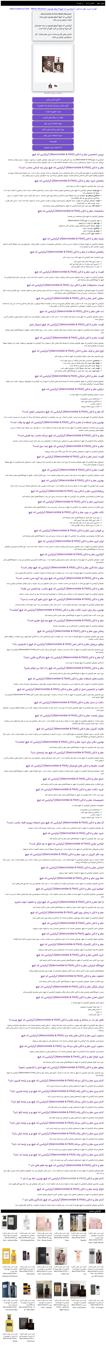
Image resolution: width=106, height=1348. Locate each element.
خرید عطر (100, 3)
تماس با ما (90, 3)
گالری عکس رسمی (53, 99)
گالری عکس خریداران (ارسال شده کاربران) (53, 105)
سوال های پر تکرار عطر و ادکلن (53, 129)
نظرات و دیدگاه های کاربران (53, 117)
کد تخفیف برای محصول (53, 147)
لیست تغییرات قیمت (53, 111)
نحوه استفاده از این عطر (53, 123)
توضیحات (53, 141)
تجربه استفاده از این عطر (53, 135)
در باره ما (80, 3)
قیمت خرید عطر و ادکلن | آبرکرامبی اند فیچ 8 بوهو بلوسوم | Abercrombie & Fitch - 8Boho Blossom (53, 9)
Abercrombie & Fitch (73, 1179)
